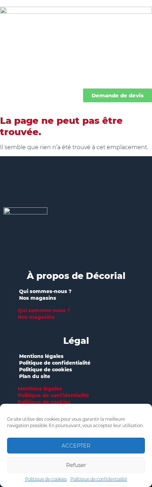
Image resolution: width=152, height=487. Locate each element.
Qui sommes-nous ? (45, 291)
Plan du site (34, 376)
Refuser (76, 465)
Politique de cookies (46, 479)
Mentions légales (41, 356)
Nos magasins (37, 298)
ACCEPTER (76, 445)
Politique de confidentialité (98, 479)
